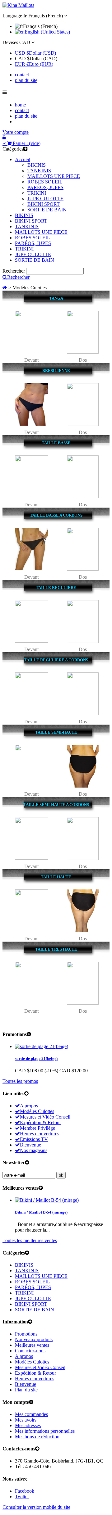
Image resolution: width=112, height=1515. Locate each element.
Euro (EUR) (34, 64)
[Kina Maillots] (18, 5)
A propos (29, 1105)
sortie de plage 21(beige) (36, 1058)
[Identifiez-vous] (4, 137)
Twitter (22, 1496)
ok (61, 1175)
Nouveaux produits (34, 1339)
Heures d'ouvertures (39, 1133)
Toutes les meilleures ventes (29, 1240)
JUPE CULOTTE (45, 198)
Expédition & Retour (40, 1122)
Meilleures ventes (32, 1345)
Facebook (24, 1491)
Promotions (26, 1333)
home (20, 104)
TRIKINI (36, 193)
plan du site (26, 80)
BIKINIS (36, 165)
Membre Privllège (37, 1128)
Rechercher (13, 271)
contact (22, 74)
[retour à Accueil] (4, 287)
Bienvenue (30, 1144)
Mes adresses (28, 1425)
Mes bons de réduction (37, 1436)
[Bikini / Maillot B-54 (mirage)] (47, 1200)
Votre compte (15, 132)
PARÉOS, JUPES (45, 187)
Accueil (22, 159)
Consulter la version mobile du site (36, 1507)
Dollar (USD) (35, 53)
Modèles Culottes (37, 1111)
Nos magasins (33, 1150)
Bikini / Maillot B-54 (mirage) (41, 1212)
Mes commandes (31, 1414)
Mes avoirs (25, 1419)
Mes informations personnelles (45, 1431)
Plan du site (26, 1389)
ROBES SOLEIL (45, 181)
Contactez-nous (30, 1350)
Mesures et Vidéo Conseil (45, 1116)
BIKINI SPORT (43, 204)
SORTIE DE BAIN (47, 209)
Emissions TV (34, 1139)
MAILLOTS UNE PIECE (53, 176)
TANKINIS (39, 170)
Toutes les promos (20, 1081)
